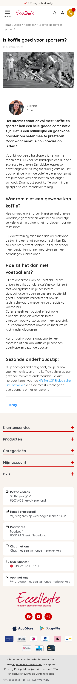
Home (7, 24)
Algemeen (30, 24)
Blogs (17, 24)
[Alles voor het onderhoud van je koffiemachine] (38, 599)
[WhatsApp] (48, 616)
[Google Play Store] (50, 628)
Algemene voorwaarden (27, 664)
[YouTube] (38, 616)
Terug (12, 405)
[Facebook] (29, 616)
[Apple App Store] (23, 628)
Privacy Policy (13, 669)
